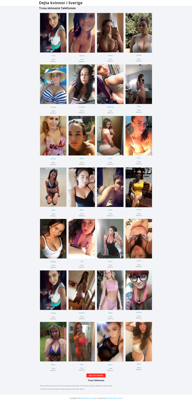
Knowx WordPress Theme (114, 398)
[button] (96, 375)
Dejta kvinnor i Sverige (60, 2)
